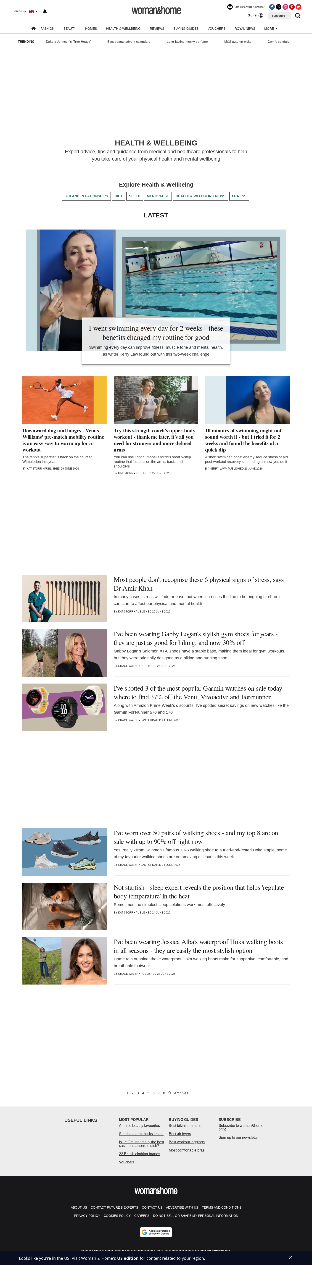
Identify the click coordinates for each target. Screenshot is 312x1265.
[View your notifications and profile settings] (44, 11)
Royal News (245, 28)
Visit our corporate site (215, 1250)
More (269, 28)
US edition (128, 1258)
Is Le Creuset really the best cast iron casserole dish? (141, 1144)
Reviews (157, 28)
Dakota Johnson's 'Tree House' (68, 41)
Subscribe (278, 15)
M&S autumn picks (237, 41)
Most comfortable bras (186, 1150)
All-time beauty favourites (139, 1126)
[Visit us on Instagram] (285, 7)
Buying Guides (185, 28)
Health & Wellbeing (123, 28)
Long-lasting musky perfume (187, 41)
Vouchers (216, 28)
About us (79, 1207)
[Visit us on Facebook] (272, 7)
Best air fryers (180, 1134)
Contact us (152, 1207)
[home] (33, 29)
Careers (141, 1215)
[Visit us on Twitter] (278, 7)
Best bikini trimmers (185, 1126)
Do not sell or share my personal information (195, 1215)
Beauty (69, 28)
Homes (91, 28)
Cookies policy (117, 1215)
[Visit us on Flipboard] (298, 7)
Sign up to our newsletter (239, 1137)
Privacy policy (87, 1215)
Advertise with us (182, 1207)
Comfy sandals (278, 41)
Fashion (47, 28)
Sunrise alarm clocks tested (141, 1134)
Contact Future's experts (114, 1207)
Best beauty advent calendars (128, 41)
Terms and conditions (221, 1207)
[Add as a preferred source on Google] (156, 1232)
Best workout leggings (187, 1142)
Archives (181, 1093)
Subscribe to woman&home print (241, 1127)
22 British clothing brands (139, 1154)
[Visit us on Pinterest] (292, 7)
